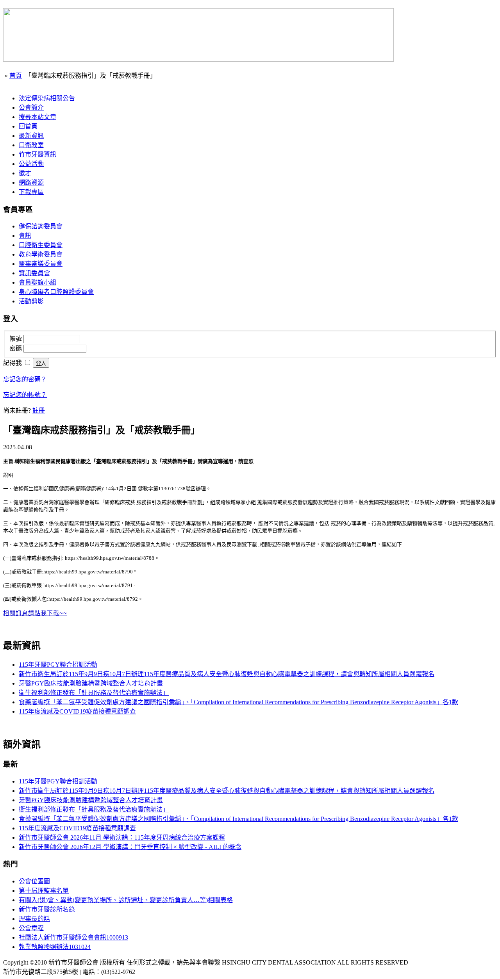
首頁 (15, 75)
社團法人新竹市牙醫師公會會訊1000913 (73, 937)
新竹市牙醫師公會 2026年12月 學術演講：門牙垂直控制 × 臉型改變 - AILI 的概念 (130, 847)
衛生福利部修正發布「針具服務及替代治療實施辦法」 (94, 692)
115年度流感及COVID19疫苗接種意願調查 (77, 711)
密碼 (16, 348)
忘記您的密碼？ (25, 379)
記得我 (13, 363)
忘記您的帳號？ (25, 395)
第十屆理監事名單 (44, 890)
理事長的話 (34, 918)
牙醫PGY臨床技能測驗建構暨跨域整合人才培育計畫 (91, 683)
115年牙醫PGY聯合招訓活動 (58, 664)
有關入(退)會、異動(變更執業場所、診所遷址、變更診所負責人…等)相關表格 (126, 900)
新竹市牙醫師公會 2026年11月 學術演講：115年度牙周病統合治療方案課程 (122, 837)
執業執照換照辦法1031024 (55, 946)
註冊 (38, 410)
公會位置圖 (34, 881)
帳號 (16, 338)
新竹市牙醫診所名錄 (47, 909)
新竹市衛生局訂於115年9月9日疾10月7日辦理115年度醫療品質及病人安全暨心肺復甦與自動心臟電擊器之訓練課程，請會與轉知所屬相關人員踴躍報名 (226, 674)
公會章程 (31, 928)
